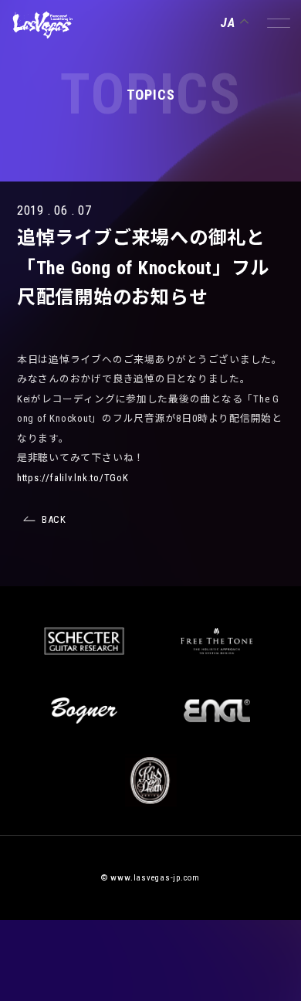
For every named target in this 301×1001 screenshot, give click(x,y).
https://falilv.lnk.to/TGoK (73, 478)
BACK (54, 519)
